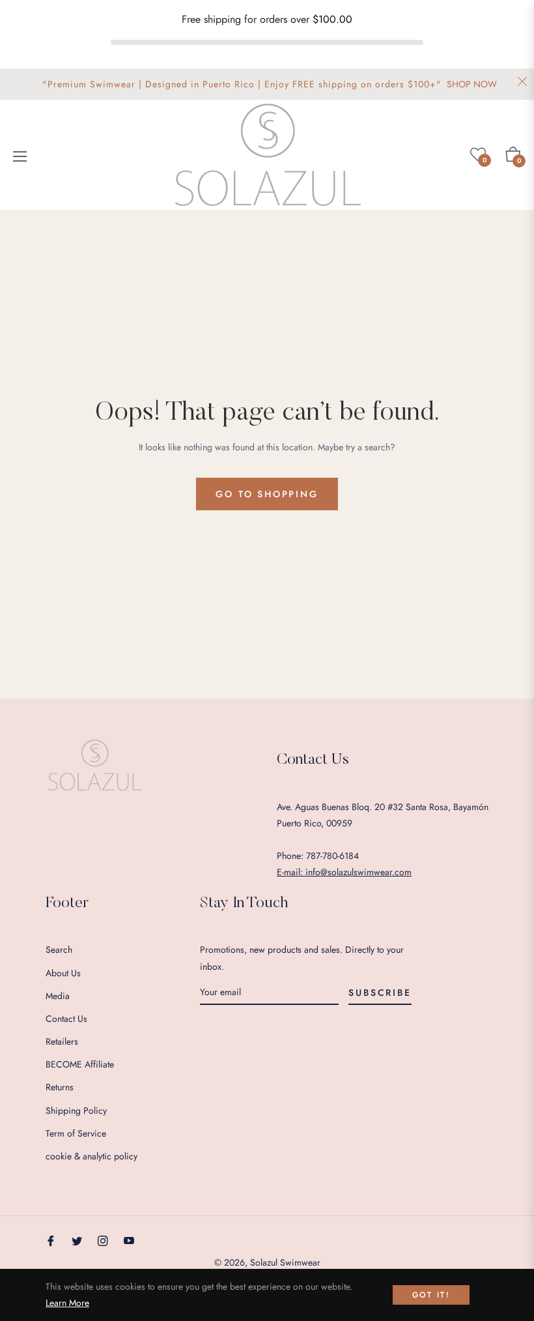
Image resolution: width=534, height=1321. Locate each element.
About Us (63, 973)
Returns (60, 1087)
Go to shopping (267, 494)
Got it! (431, 1295)
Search (59, 949)
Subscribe (379, 992)
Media (58, 995)
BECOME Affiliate (80, 1064)
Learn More (67, 1302)
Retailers (62, 1041)
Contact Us (66, 1018)
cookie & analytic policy (91, 1156)
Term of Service (76, 1133)
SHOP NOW (472, 84)
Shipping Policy (76, 1110)
